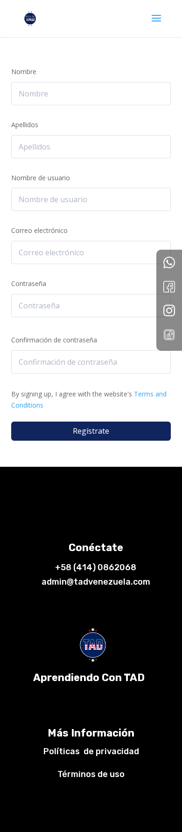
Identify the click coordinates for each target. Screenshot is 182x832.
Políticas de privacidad (91, 751)
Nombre (23, 71)
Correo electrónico (39, 230)
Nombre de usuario (40, 177)
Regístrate (91, 431)
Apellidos (24, 124)
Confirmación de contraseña (54, 339)
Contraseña (28, 283)
